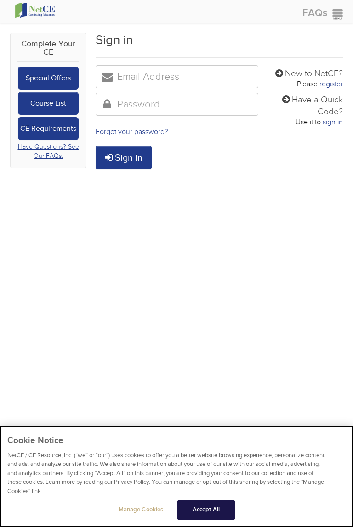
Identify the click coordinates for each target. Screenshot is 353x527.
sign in (333, 122)
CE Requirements (48, 128)
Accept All (206, 509)
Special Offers (48, 78)
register (331, 84)
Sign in (127, 157)
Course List (48, 103)
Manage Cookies (141, 509)
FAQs (314, 13)
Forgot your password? (132, 131)
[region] (176, 476)
